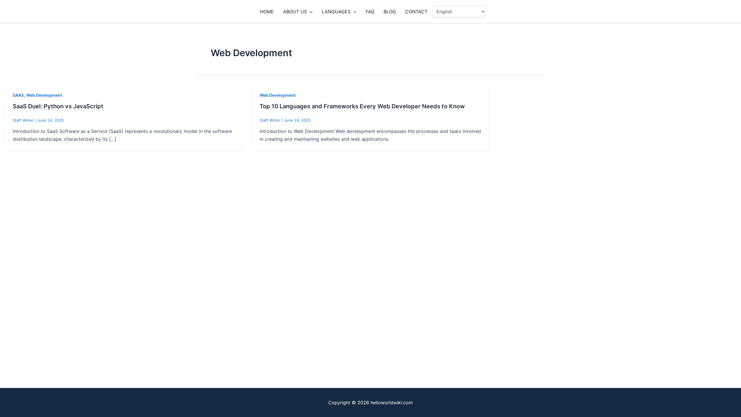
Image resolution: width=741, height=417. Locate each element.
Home (267, 11)
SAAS (18, 95)
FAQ (370, 11)
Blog (390, 11)
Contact (416, 11)
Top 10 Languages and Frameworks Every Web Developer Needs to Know (362, 106)
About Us (295, 11)
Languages (336, 11)
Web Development (44, 95)
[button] (310, 11)
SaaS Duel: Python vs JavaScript (58, 106)
